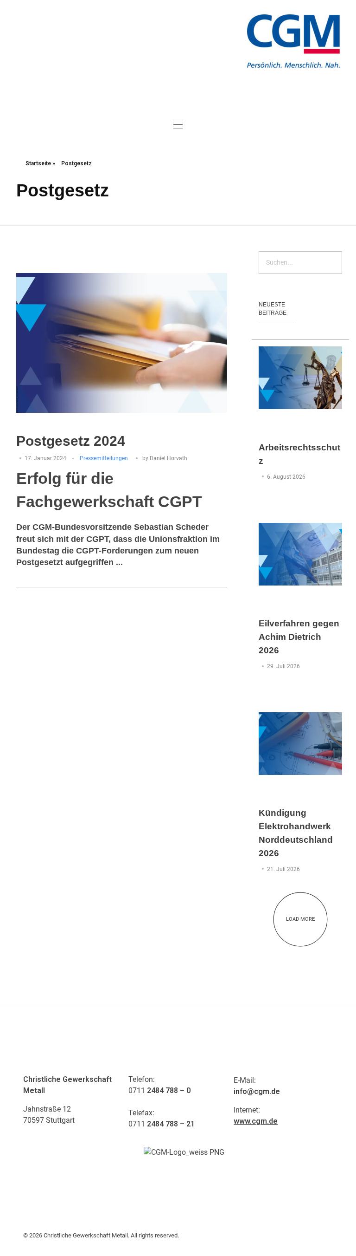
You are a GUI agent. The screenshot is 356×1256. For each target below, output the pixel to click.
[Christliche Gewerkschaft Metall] (293, 41)
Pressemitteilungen (104, 458)
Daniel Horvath (168, 458)
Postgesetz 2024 (70, 441)
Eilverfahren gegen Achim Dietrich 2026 (299, 636)
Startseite (38, 163)
